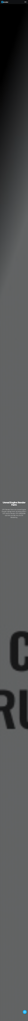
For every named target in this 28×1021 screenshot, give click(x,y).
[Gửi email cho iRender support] (25, 1012)
